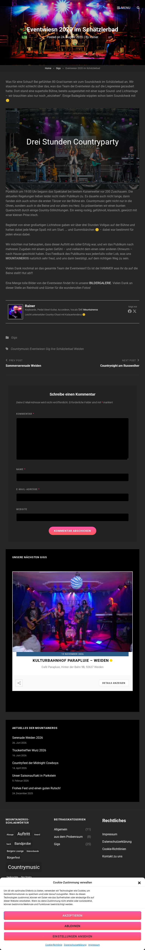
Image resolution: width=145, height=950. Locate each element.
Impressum (94, 945)
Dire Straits (26, 877)
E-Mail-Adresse (27, 489)
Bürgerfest (13, 857)
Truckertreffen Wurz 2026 (29, 750)
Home (48, 68)
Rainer (94, 37)
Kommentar (25, 414)
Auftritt (23, 834)
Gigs (58, 68)
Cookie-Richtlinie (53, 945)
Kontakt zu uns (112, 856)
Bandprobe (23, 843)
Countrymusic (20, 349)
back (9, 844)
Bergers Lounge (15, 851)
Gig (48, 349)
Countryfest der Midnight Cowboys (35, 763)
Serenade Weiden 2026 (27, 737)
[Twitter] (134, 311)
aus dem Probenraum (68, 837)
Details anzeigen (113, 683)
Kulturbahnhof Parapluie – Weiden (71, 660)
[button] (139, 882)
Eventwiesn (37, 349)
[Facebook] (129, 311)
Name (20, 469)
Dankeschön (12, 877)
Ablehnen (73, 926)
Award (37, 834)
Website (21, 509)
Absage (10, 834)
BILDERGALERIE (100, 283)
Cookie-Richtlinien (114, 849)
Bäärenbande (33, 851)
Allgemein (60, 829)
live (53, 349)
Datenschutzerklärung (75, 945)
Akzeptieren (72, 915)
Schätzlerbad (64, 349)
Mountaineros (90, 309)
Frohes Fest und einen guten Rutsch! (36, 788)
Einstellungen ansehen (72, 936)
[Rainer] (16, 311)
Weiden (79, 349)
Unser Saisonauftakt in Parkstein (34, 775)
